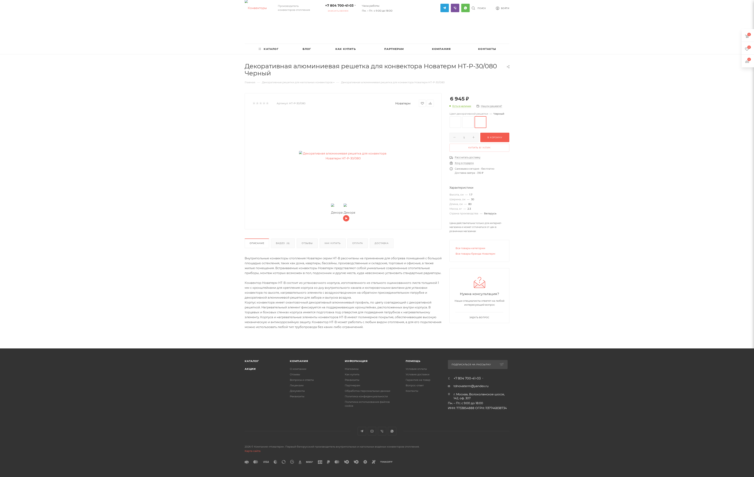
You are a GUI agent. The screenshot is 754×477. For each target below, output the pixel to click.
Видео (283, 243)
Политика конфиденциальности (366, 396)
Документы (297, 390)
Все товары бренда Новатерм (475, 253)
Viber (455, 8)
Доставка (381, 243)
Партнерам (352, 385)
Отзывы (307, 243)
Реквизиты (297, 396)
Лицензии (297, 385)
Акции (250, 368)
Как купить (333, 243)
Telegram (444, 8)
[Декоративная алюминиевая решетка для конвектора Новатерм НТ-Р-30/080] (343, 156)
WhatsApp (465, 8)
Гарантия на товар (418, 379)
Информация (356, 361)
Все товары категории (470, 248)
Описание (257, 243)
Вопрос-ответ (415, 385)
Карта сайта (253, 450)
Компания (299, 361)
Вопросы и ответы (302, 379)
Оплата (357, 243)
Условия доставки (417, 374)
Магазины (352, 368)
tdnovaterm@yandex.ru (471, 386)
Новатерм (403, 103)
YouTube (372, 431)
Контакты (412, 390)
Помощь (413, 361)
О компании (298, 368)
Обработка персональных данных (367, 390)
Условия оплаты (416, 368)
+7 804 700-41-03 (339, 5)
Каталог (252, 361)
